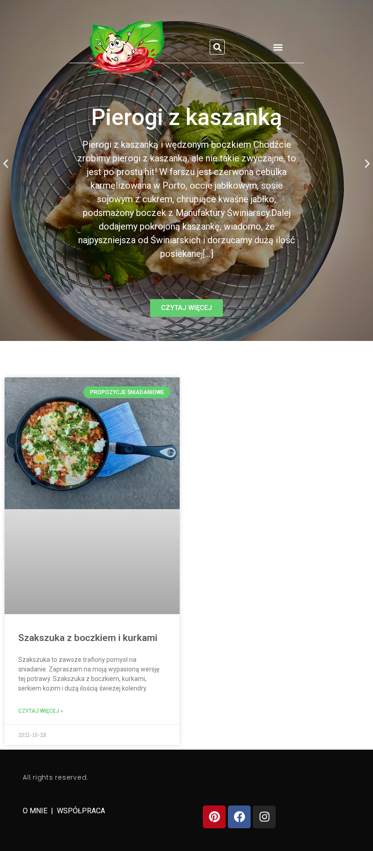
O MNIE (36, 810)
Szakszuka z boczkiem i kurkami (87, 637)
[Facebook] (239, 817)
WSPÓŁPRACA (81, 810)
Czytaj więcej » (40, 711)
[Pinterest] (214, 817)
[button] (217, 47)
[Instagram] (264, 817)
